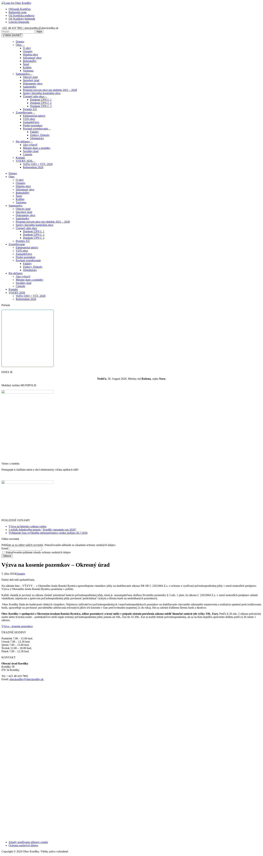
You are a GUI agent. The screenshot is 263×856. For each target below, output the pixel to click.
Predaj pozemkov (33, 125)
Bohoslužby (29, 60)
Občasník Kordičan (20, 9)
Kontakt (20, 157)
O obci (27, 48)
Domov (20, 41)
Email (4, 548)
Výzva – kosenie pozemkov (17, 626)
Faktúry (34, 131)
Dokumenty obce (32, 83)
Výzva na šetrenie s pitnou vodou (27, 526)
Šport (26, 64)
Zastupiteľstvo (31, 122)
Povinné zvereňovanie (35, 128)
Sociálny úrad (30, 151)
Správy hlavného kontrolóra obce (41, 93)
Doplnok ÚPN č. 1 (41, 99)
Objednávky (37, 138)
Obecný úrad (30, 77)
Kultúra (27, 67)
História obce (30, 54)
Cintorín (27, 154)
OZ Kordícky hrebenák (22, 18)
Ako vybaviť (30, 144)
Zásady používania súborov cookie (28, 842)
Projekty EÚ (30, 109)
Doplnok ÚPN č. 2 (41, 102)
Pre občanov (23, 141)
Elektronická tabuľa (34, 115)
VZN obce (29, 118)
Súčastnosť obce (32, 57)
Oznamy (28, 51)
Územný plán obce (33, 96)
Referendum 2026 (33, 167)
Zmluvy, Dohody (40, 135)
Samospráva (23, 73)
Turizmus (28, 70)
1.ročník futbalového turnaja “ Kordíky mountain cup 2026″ (42, 529)
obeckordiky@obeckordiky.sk (26, 679)
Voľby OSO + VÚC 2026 (38, 164)
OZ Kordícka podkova (21, 15)
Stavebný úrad (31, 80)
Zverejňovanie (24, 112)
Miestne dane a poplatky (36, 147)
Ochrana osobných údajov (23, 845)
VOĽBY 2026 (24, 160)
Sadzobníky (29, 86)
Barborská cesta (17, 12)
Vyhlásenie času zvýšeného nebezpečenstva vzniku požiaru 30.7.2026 (48, 532)
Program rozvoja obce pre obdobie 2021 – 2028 (50, 89)
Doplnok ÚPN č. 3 (41, 106)
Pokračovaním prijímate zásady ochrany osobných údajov (38, 552)
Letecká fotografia (19, 21)
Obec (19, 44)
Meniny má (139, 378)
